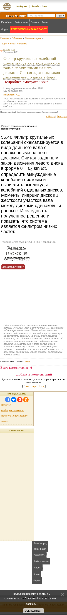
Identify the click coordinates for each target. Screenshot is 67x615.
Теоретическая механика (13, 43)
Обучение (17, 38)
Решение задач (33, 38)
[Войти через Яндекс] (20, 399)
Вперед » (62, 116)
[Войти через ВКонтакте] (13, 399)
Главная (4, 38)
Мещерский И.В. (11, 95)
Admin (27, 362)
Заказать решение (13, 266)
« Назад (50, 116)
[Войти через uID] (7, 399)
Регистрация (30, 386)
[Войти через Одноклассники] (26, 399)
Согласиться (33, 610)
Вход (41, 386)
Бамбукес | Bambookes (31, 6)
